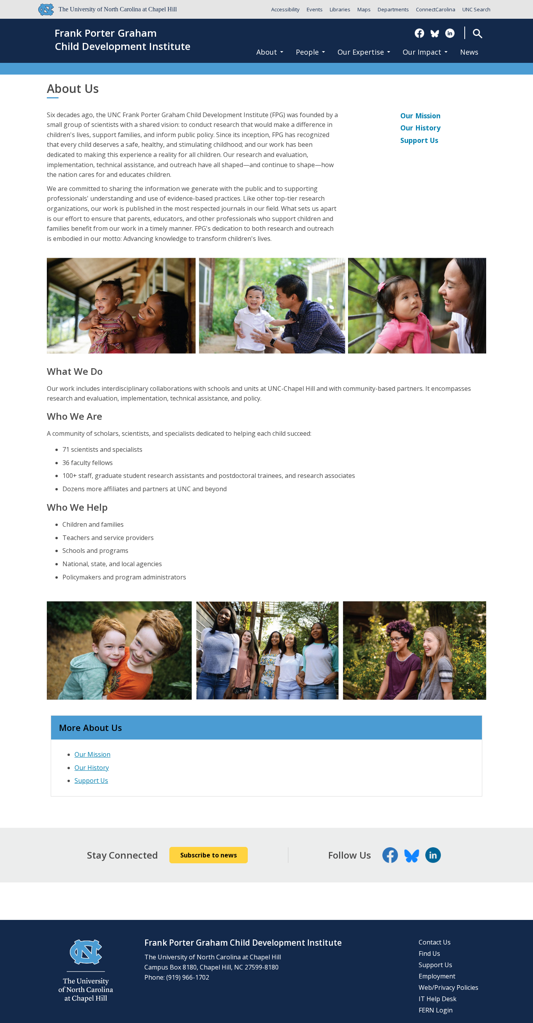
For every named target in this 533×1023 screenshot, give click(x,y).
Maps (364, 9)
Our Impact (422, 52)
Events (315, 9)
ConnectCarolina (435, 9)
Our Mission (420, 115)
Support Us (419, 140)
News (469, 52)
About (266, 52)
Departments (393, 9)
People (307, 52)
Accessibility (285, 9)
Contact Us (435, 942)
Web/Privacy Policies (448, 987)
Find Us (429, 953)
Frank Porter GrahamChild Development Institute (122, 40)
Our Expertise (361, 52)
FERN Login (436, 1010)
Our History (420, 127)
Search (478, 33)
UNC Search (476, 9)
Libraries (340, 9)
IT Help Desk (438, 998)
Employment (437, 976)
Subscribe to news (208, 855)
